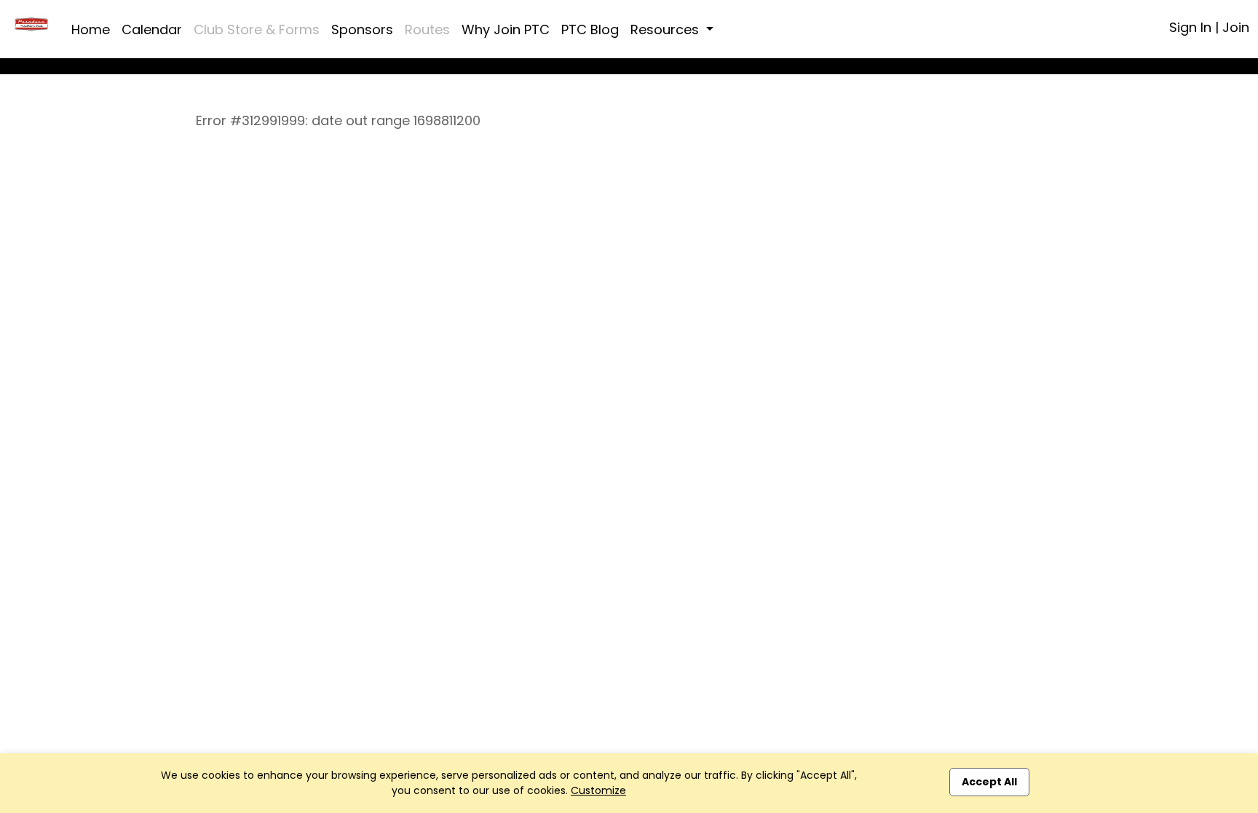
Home (90, 29)
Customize (598, 790)
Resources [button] (666, 29)
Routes (427, 29)
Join (1235, 27)
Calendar (152, 29)
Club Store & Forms (257, 29)
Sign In (1190, 27)
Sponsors (362, 29)
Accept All (989, 781)
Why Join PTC (506, 29)
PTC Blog (590, 29)
